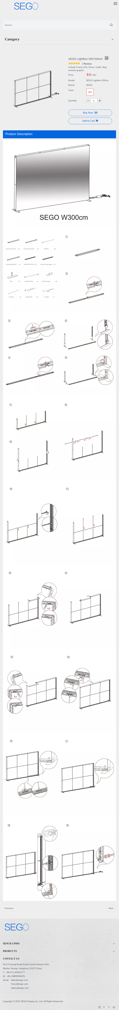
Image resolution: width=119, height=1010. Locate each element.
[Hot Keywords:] (111, 25)
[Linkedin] (99, 1007)
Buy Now (88, 112)
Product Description (18, 134)
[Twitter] (104, 1007)
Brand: (71, 85)
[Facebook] (114, 1007)
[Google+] (109, 1007)
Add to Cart (88, 120)
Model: (71, 80)
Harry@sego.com (19, 984)
